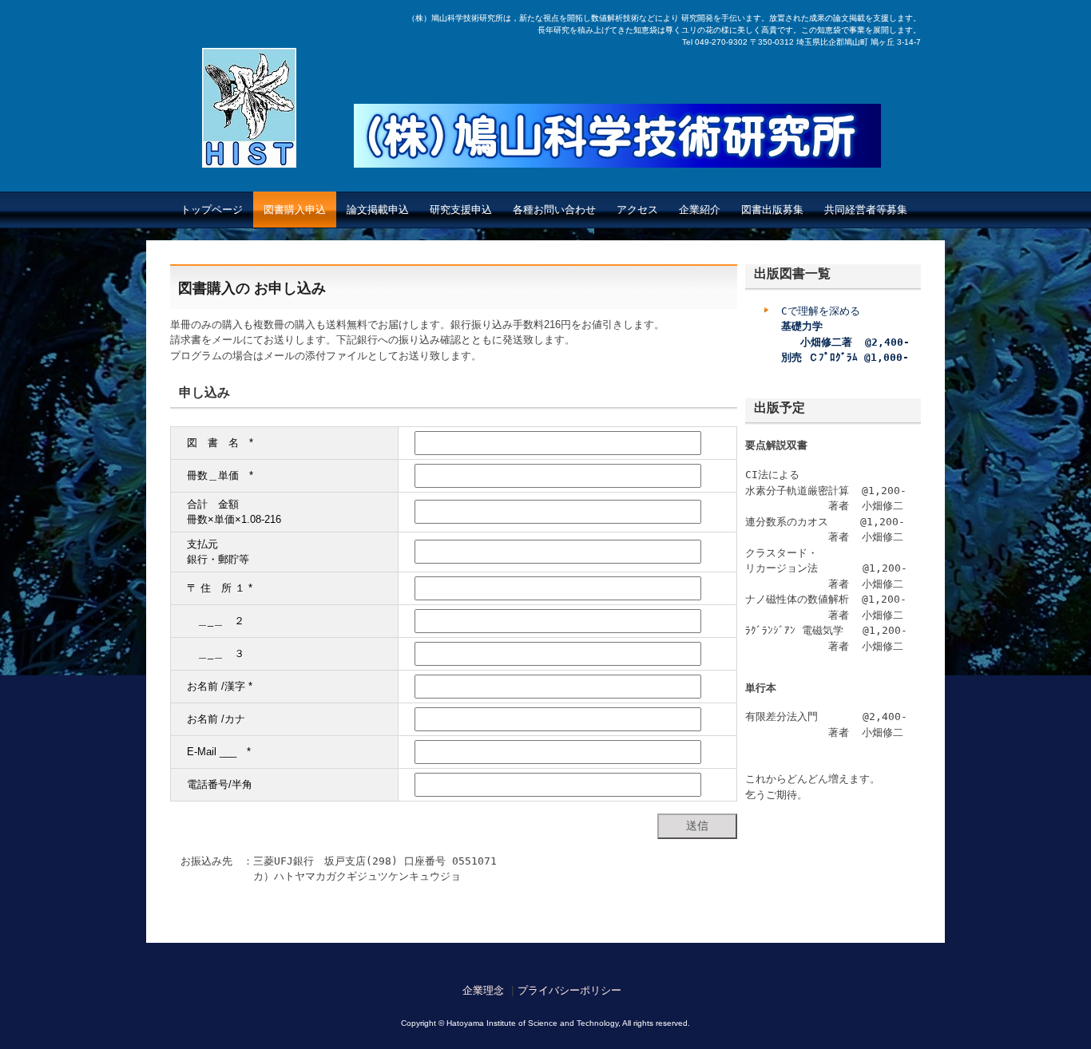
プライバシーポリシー (569, 990)
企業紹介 (699, 210)
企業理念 (483, 990)
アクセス (637, 210)
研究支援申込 (461, 210)
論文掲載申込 (378, 210)
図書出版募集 (772, 210)
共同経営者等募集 (865, 210)
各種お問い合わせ (554, 210)
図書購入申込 (295, 210)
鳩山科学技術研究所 (617, 152)
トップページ (212, 210)
